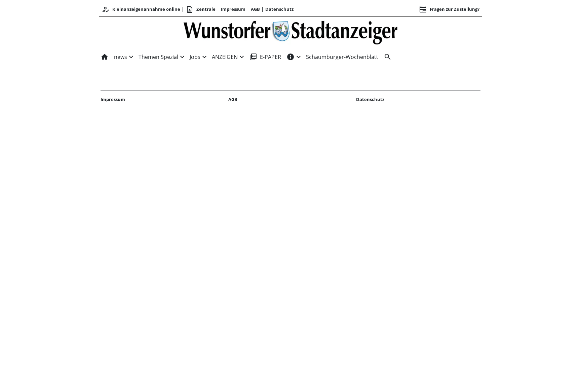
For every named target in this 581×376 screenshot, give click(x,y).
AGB (255, 9)
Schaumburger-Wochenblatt (342, 57)
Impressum (233, 9)
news (120, 57)
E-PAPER (265, 57)
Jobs (195, 57)
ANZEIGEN (225, 57)
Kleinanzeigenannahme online (141, 9)
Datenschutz (279, 9)
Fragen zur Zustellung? (449, 9)
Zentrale (201, 9)
